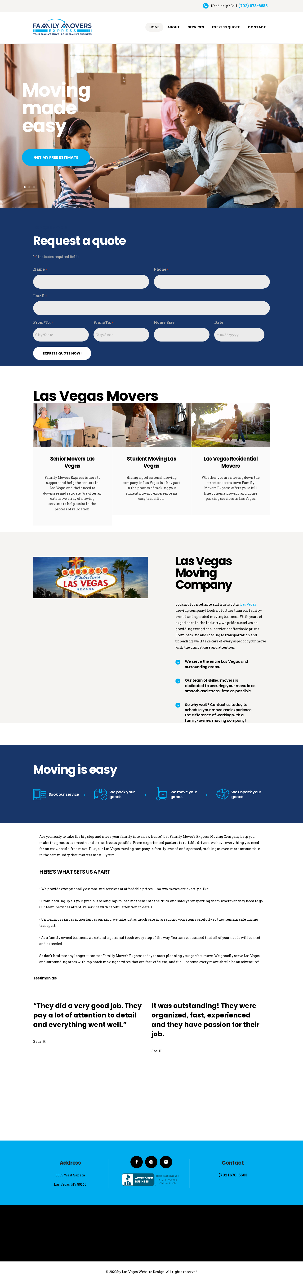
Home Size (165, 322)
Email (40, 295)
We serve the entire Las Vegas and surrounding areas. (216, 664)
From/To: (43, 322)
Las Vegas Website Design (143, 1271)
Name (40, 269)
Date (218, 322)
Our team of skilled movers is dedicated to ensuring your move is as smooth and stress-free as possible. (220, 686)
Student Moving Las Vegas (105, 462)
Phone (161, 269)
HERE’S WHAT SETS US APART (74, 872)
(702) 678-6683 (232, 1175)
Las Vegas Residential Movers (185, 462)
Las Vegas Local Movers (264, 462)
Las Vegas (248, 604)
